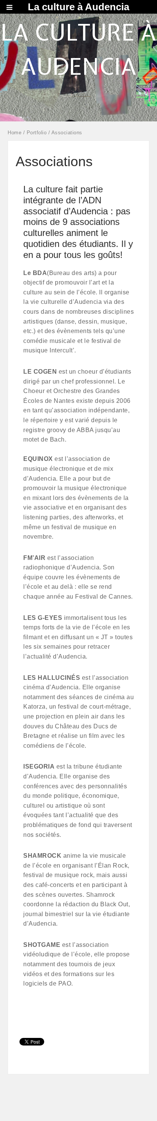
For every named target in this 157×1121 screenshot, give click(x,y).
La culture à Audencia (78, 7)
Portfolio (37, 132)
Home (14, 132)
